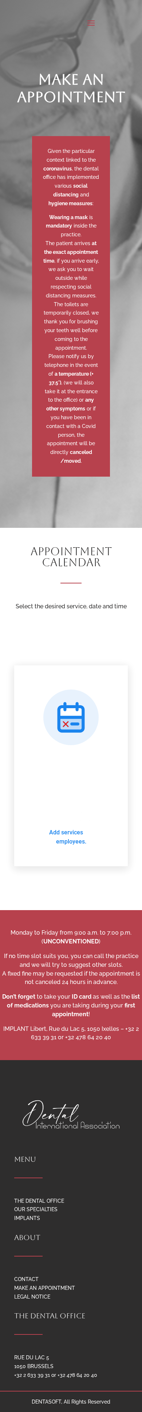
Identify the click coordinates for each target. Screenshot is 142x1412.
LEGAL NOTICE (32, 1297)
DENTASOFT (46, 1402)
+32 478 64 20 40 (77, 1375)
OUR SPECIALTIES (36, 1209)
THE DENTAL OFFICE (39, 1201)
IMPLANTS (27, 1218)
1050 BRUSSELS (34, 1366)
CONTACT (26, 1279)
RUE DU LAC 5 (31, 1357)
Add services (66, 832)
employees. (71, 841)
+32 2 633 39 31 (32, 1375)
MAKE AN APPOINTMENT (44, 1288)
